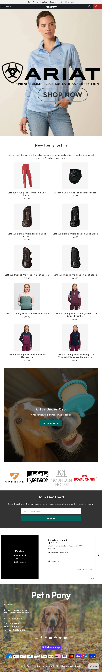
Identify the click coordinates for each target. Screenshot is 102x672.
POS (56, 666)
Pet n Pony (31, 666)
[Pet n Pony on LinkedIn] (51, 638)
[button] (42, 555)
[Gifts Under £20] (51, 415)
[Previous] (6, 477)
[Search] (89, 6)
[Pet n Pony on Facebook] (41, 638)
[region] (70, 555)
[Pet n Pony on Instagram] (46, 638)
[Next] (96, 477)
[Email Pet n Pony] (37, 638)
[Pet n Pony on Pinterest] (56, 638)
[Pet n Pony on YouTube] (65, 638)
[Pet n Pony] (51, 6)
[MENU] (1, 6)
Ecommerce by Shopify (71, 666)
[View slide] (51, 72)
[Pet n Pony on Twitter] (60, 638)
